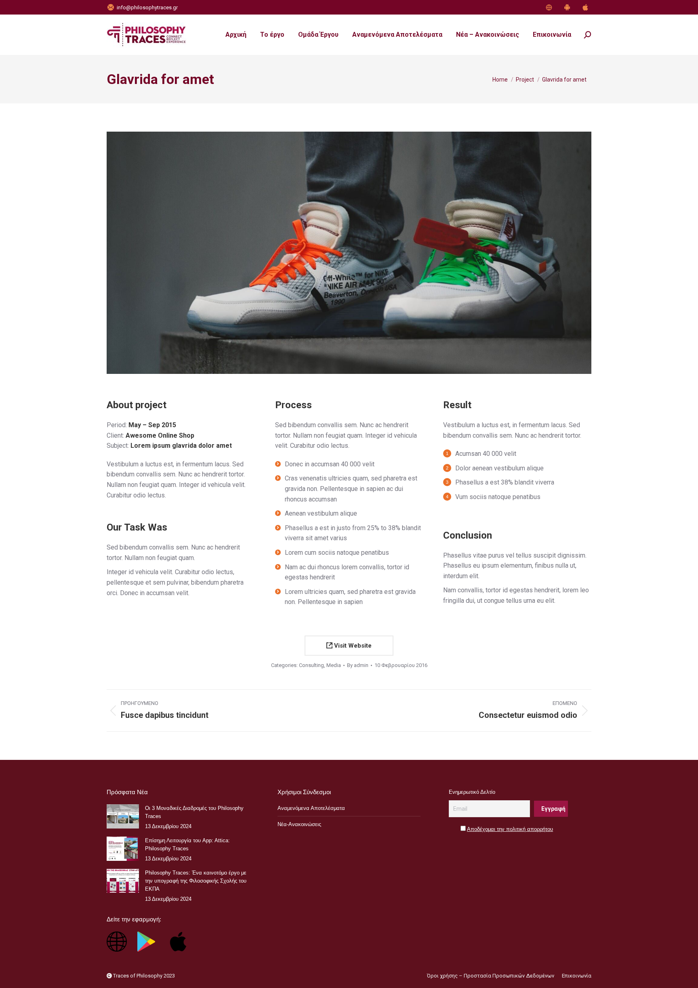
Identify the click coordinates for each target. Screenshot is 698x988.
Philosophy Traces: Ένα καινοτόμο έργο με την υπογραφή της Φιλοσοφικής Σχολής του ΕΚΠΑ (195, 881)
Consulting (311, 665)
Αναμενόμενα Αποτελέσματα (311, 808)
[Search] (587, 34)
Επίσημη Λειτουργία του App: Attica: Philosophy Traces (187, 844)
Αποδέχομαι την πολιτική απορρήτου (510, 829)
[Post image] (123, 816)
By (357, 665)
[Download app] (550, 7)
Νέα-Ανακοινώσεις (299, 824)
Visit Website (352, 645)
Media (333, 665)
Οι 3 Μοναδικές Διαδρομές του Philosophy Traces (194, 812)
